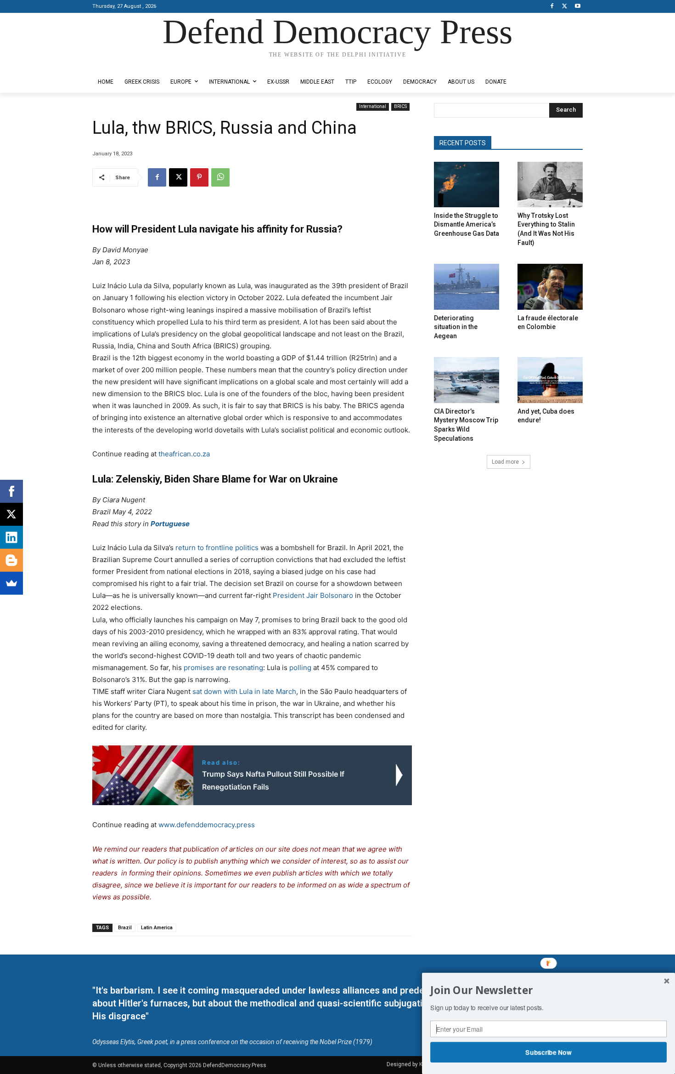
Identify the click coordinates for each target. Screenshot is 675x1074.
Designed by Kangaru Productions (128, 63)
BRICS (400, 106)
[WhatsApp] (220, 177)
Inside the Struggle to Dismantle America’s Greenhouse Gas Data (466, 224)
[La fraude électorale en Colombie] (550, 286)
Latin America (157, 928)
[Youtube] (577, 6)
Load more (505, 462)
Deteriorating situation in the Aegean (456, 327)
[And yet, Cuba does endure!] (550, 380)
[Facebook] (552, 6)
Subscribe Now (549, 1052)
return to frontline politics (217, 547)
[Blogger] (11, 560)
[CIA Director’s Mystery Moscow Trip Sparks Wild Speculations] (466, 380)
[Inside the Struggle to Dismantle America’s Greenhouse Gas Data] (466, 184)
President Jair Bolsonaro (313, 595)
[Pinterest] (199, 177)
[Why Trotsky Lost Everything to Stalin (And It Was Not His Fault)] (550, 184)
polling (300, 667)
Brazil (125, 928)
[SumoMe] (11, 583)
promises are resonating (222, 667)
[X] (564, 6)
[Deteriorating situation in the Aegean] (466, 286)
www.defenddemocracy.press (206, 824)
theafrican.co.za (184, 453)
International (372, 106)
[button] (548, 990)
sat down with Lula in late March (244, 691)
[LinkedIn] (11, 537)
